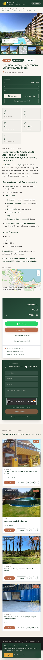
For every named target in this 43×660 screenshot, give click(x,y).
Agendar (22, 482)
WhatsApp (13, 96)
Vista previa (10, 441)
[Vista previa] (29, 482)
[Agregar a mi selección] (33, 482)
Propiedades (14, 9)
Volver (37, 3)
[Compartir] (37, 482)
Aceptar (8, 655)
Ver (10, 482)
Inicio (4, 9)
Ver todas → (36, 434)
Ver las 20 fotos (11, 41)
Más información (19, 655)
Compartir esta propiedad (22, 101)
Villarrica (25, 9)
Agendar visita (30, 96)
